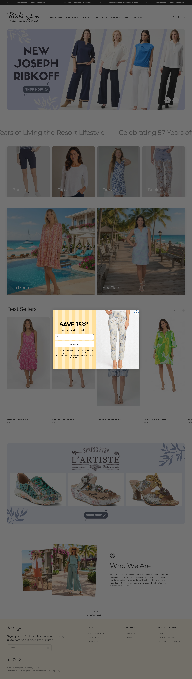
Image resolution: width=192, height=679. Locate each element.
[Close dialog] (136, 312)
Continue (74, 344)
